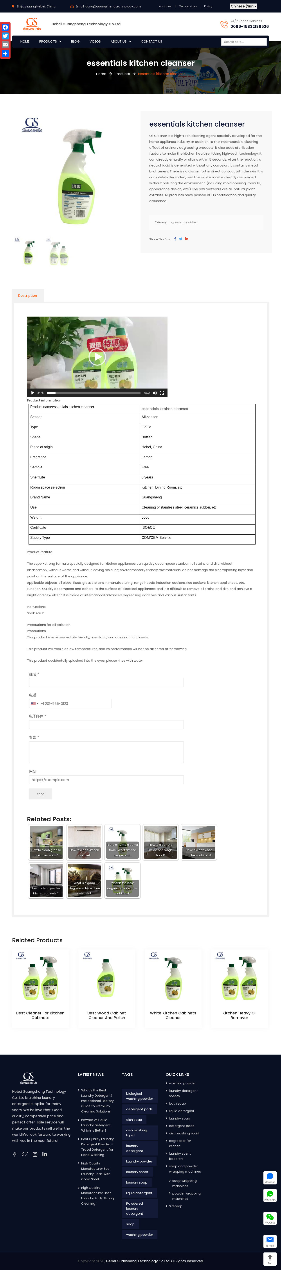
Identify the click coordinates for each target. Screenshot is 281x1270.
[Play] (33, 393)
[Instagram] (35, 1155)
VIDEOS (95, 41)
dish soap (134, 1119)
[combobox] (34, 703)
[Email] (5, 44)
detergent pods (139, 1109)
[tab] (27, 295)
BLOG (75, 41)
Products (122, 73)
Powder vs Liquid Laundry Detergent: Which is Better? (96, 1125)
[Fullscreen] (162, 393)
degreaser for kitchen (183, 222)
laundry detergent (134, 1148)
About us (165, 6)
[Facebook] (175, 239)
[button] (97, 357)
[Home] (28, 1077)
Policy (208, 6)
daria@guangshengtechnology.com (113, 6)
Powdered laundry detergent (134, 1208)
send (40, 794)
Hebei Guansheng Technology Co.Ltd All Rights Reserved (154, 1261)
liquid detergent (139, 1193)
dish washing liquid (136, 1132)
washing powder (139, 1234)
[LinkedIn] (44, 1155)
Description (27, 295)
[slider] (93, 393)
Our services (188, 6)
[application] (97, 357)
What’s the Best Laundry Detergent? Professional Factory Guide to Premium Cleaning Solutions (97, 1101)
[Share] (5, 53)
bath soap (177, 1103)
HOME (24, 41)
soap (130, 1224)
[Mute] (155, 393)
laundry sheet (137, 1172)
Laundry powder (139, 1161)
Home (101, 73)
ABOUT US (119, 41)
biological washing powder (139, 1096)
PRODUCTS (48, 41)
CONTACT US (151, 41)
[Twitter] (180, 239)
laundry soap (136, 1182)
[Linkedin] (186, 239)
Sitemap (175, 1206)
